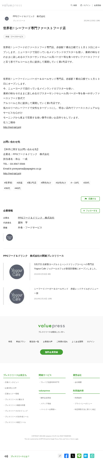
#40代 (18, 188)
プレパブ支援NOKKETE (50, 382)
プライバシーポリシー (83, 404)
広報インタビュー (12, 382)
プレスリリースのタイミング (16, 411)
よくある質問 (77, 341)
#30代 (7, 188)
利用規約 (78, 398)
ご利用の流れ (62, 341)
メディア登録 (46, 404)
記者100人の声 (10, 388)
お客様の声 (47, 341)
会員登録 (97, 5)
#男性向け (46, 182)
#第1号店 (31, 182)
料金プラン (21, 341)
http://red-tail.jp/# (12, 127)
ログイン (86, 5)
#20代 (86, 182)
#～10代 (75, 182)
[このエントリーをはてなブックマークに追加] (86, 457)
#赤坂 (20, 182)
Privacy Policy (59, 439)
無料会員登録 (51, 352)
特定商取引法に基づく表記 (85, 409)
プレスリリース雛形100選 (15, 405)
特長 (10, 341)
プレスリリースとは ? (20, 456)
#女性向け (61, 182)
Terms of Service (70, 439)
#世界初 (8, 182)
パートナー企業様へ (48, 409)
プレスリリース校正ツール (15, 422)
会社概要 (78, 382)
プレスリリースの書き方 (14, 399)
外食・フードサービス (14, 37)
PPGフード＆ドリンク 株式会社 (29, 16)
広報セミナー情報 (12, 394)
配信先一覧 (34, 341)
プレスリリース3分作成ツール (17, 417)
